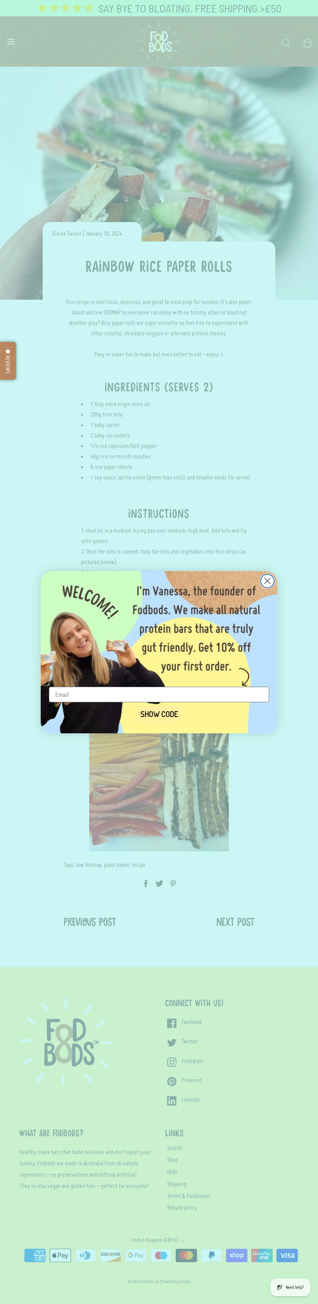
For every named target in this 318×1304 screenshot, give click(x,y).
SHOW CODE (159, 714)
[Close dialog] (267, 581)
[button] (8, 361)
